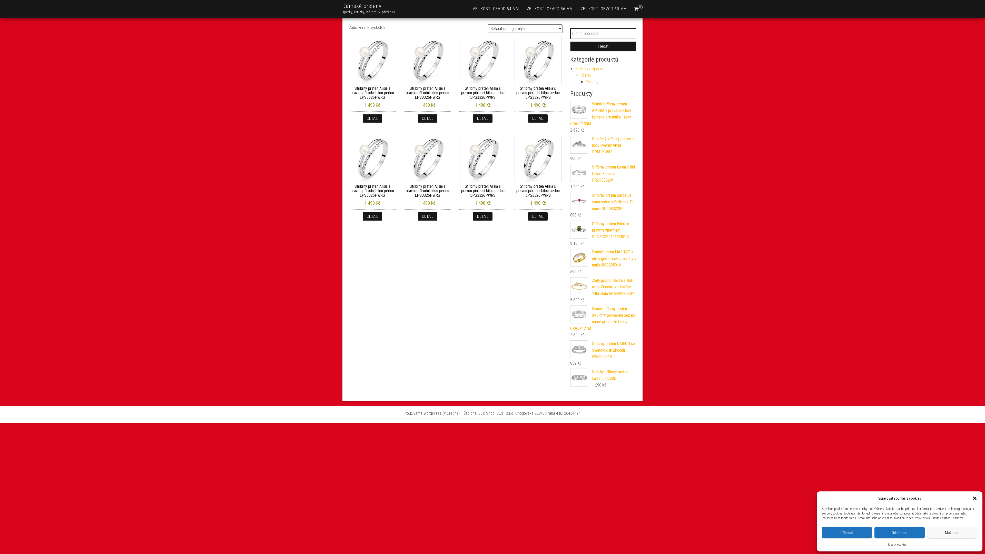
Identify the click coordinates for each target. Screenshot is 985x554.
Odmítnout (900, 532)
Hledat (603, 46)
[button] (974, 498)
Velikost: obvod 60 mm (603, 8)
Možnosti (952, 532)
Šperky (586, 75)
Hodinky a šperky (589, 68)
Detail (372, 118)
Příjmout (847, 532)
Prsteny (592, 82)
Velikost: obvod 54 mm (496, 8)
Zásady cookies (897, 544)
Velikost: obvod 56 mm (550, 8)
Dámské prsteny (361, 6)
